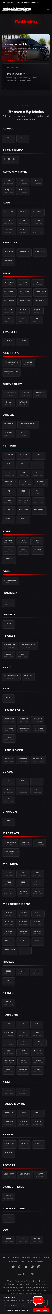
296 (38, 456)
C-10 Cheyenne (10, 394)
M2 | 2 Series (9, 292)
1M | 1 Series (9, 283)
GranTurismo (10, 843)
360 (22, 465)
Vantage (23, 191)
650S (37, 874)
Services (13, 1262)
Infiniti (9, 614)
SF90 (23, 520)
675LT (8, 883)
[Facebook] (13, 1266)
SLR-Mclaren (9, 951)
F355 (23, 492)
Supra (40, 1175)
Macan (8, 1070)
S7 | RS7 (23, 231)
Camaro (25, 394)
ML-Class (8, 942)
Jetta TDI (37, 1240)
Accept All (41, 1310)
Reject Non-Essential (18, 1310)
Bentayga (8, 253)
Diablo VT (23, 720)
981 (37, 1034)
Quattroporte (11, 852)
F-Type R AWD (9, 646)
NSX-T (23, 139)
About (30, 1262)
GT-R (8, 981)
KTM (6, 688)
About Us (22, 1274)
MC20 (40, 843)
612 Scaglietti (10, 483)
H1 (8, 603)
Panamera (23, 1070)
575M (23, 474)
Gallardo (37, 720)
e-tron (23, 213)
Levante (25, 843)
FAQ (32, 1274)
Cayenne (24, 1061)
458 (37, 465)
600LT (23, 874)
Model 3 (24, 1144)
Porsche (10, 1014)
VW (5, 1230)
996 (8, 1052)
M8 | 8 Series (40, 302)
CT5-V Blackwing (11, 363)
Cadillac (11, 353)
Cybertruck (9, 1144)
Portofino (24, 510)
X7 (8, 320)
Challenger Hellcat (28, 425)
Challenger (9, 425)
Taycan (37, 1070)
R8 (9, 222)
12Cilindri (8, 456)
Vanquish (8, 191)
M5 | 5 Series (9, 302)
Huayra (8, 1003)
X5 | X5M (22, 311)
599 (37, 474)
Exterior (36, 1257)
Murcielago (24, 729)
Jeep (7, 667)
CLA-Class (8, 923)
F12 (8, 492)
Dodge (8, 415)
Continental (24, 253)
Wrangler (28, 677)
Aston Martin (15, 172)
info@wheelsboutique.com (28, 2)
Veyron (23, 342)
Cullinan (9, 1114)
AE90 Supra (9, 1175)
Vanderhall (13, 1187)
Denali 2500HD (10, 581)
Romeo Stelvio (10, 160)
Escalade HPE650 (11, 372)
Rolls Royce (14, 1104)
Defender (8, 760)
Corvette (40, 394)
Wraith (37, 1123)
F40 (37, 492)
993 (39, 1043)
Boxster (38, 1052)
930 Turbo (8, 1034)
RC (37, 791)
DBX (37, 182)
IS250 (23, 782)
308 (8, 465)
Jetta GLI (8, 1218)
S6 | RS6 (8, 231)
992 (24, 1043)
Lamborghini (14, 710)
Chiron (8, 342)
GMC (6, 571)
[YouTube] (26, 1266)
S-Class (23, 942)
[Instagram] (19, 1266)
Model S (38, 1144)
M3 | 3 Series (25, 292)
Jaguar (9, 636)
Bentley (10, 242)
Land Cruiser (25, 1175)
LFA (8, 791)
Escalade (28, 363)
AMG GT (8, 914)
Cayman (38, 1061)
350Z (22, 972)
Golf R (8, 1240)
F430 (9, 501)
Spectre (23, 1123)
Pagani (9, 993)
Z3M (23, 320)
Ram (6, 1082)
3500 (8, 1092)
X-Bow (8, 698)
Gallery (46, 1257)
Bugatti (10, 331)
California (41, 483)
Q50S (8, 624)
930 (37, 1025)
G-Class (9, 932)
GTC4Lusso (9, 510)
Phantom (9, 1123)
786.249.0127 (7, 2)
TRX (23, 1092)
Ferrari (9, 445)
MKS (8, 822)
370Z (36, 972)
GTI (23, 1240)
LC (37, 782)
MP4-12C (23, 892)
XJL (22, 655)
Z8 (37, 320)
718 (8, 1025)
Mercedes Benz (16, 904)
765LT (9, 892)
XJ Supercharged (28, 646)
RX (8, 800)
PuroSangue (39, 510)
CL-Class (38, 914)
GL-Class (23, 932)
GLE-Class (37, 932)
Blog (22, 1262)
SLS (25, 951)
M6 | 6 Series (25, 302)
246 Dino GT (24, 456)
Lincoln (10, 811)
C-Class (23, 914)
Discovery (23, 760)
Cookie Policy (23, 1305)
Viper (23, 434)
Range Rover (38, 760)
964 (23, 1034)
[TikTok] (32, 1266)
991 (9, 1043)
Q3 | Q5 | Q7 (37, 213)
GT (9, 550)
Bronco (8, 541)
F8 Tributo (24, 501)
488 (9, 474)
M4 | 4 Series (41, 292)
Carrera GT (9, 1061)
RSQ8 (37, 222)
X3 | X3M (8, 311)
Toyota (9, 1165)
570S (8, 874)
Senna (37, 892)
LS (23, 791)
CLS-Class (23, 923)
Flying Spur (40, 253)
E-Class (37, 923)
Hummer (10, 593)
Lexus (8, 771)
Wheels (15, 1257)
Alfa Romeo (13, 150)
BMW (7, 273)
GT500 (23, 550)
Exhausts (26, 1257)
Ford (7, 531)
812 (26, 483)
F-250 (37, 541)
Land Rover (13, 750)
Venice (8, 1197)
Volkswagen (14, 1208)
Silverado (23, 403)
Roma (8, 520)
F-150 (22, 541)
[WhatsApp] (38, 1266)
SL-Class (37, 942)
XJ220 (8, 655)
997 (23, 1052)
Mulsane (8, 262)
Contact (39, 1262)
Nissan (9, 962)
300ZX (8, 972)
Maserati (11, 833)
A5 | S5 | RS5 (8, 213)
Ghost (37, 1114)
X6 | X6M (37, 311)
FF (38, 501)
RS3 (23, 222)
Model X (8, 1154)
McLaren (11, 864)
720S (23, 883)
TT (37, 231)
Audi (6, 202)
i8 (37, 283)
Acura (8, 128)
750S (37, 883)
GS (8, 782)
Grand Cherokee (11, 677)
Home (6, 1257)
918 (22, 1025)
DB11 (8, 182)
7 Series (23, 283)
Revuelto (39, 729)
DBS (23, 182)
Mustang (37, 550)
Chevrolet (12, 384)
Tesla (8, 1134)
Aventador (9, 720)
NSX (8, 139)
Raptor (9, 560)
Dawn (23, 1114)
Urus (9, 738)
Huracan (9, 729)
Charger (8, 434)
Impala (8, 403)
